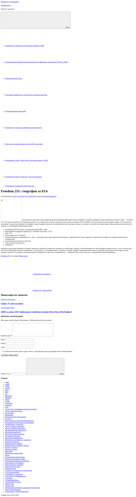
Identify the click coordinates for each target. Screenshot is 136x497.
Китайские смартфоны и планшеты (18, 440)
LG (6, 394)
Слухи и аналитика (12, 472)
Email (3, 343)
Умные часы (9, 486)
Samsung (8, 405)
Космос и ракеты (11, 447)
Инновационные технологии (15, 430)
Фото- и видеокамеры (13, 490)
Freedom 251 (5, 256)
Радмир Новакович (49, 196)
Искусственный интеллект (15, 434)
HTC (7, 390)
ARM (7, 386)
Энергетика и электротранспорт (16, 491)
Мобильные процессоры (14, 453)
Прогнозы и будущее (12, 467)
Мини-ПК (8, 451)
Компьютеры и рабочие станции (17, 445)
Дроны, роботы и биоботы (14, 426)
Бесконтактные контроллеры (15, 417)
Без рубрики (9, 413)
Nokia (7, 399)
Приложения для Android (14, 463)
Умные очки (9, 484)
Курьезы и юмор (11, 449)
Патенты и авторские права (15, 459)
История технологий (12, 436)
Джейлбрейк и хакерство (14, 424)
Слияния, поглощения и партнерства (18, 470)
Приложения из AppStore (14, 465)
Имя (3, 339)
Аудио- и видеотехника (13, 411)
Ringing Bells (47, 290)
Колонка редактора (12, 442)
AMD (7, 382)
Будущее (8, 419)
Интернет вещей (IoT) (13, 432)
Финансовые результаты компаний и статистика (22, 488)
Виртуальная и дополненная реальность (19, 421)
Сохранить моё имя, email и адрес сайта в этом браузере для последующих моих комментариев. (38, 351)
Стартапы (8, 478)
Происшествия (10, 468)
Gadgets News (6, 5)
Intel (6, 392)
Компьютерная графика (13, 444)
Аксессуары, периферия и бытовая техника (21, 409)
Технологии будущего (13, 482)
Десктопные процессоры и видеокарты (19, 422)
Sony (7, 407)
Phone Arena (23, 256)
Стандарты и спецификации (15, 476)
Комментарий (6, 336)
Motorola (8, 398)
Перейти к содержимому (10, 2)
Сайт (2, 347)
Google (7, 388)
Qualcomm (9, 403)
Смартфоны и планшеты (42, 274)
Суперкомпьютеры (12, 480)
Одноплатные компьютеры (15, 457)
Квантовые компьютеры (14, 438)
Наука (7, 455)
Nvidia (7, 401)
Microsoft (8, 396)
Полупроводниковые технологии (17, 461)
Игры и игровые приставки (15, 428)
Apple (7, 384)
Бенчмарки (9, 415)
